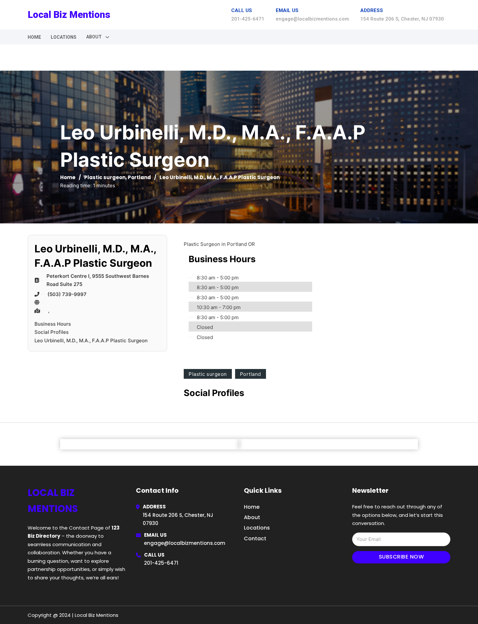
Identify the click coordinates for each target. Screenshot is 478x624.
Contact (255, 538)
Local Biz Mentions (69, 14)
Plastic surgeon (105, 177)
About (252, 517)
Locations (63, 37)
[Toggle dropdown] (107, 37)
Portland (139, 177)
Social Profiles (51, 332)
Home (34, 37)
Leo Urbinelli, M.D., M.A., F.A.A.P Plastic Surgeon (91, 340)
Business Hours (52, 324)
